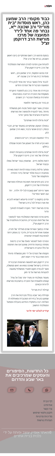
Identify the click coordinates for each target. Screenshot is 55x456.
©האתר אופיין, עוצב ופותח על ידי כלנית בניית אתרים (27, 434)
